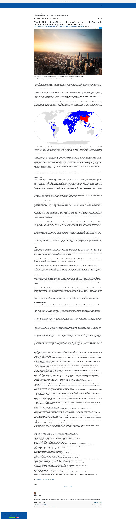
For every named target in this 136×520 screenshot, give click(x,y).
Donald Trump (38, 479)
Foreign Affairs (65, 26)
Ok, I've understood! (12, 517)
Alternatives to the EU (75, 26)
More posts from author (98, 502)
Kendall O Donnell (37, 26)
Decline (18, 517)
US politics (52, 479)
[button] (59, 18)
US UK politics (44, 479)
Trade (69, 26)
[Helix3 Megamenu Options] (101, 5)
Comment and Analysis (51, 26)
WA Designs (71, 516)
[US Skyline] (68, 52)
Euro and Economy (59, 26)
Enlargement (81, 26)
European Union (44, 26)
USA (48, 479)
